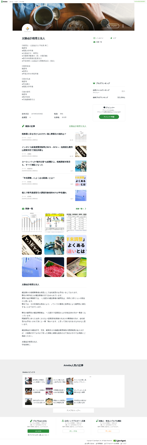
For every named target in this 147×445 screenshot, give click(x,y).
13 (72, 156)
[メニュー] (123, 26)
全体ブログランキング (100, 97)
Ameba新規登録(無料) (139, 1)
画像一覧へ (80, 209)
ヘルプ (124, 443)
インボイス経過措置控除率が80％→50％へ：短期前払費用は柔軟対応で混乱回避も (47, 148)
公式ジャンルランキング (101, 90)
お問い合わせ (90, 443)
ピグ (114, 38)
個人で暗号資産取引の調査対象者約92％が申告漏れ (44, 193)
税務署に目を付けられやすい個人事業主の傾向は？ (44, 134)
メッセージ (99, 38)
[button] (113, 26)
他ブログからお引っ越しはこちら (37, 435)
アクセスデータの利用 (112, 443)
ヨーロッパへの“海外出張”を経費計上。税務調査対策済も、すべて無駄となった (46, 163)
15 (72, 140)
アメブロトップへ (73, 410)
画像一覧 (99, 42)
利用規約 (100, 443)
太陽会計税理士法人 (77, 126)
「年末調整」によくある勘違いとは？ (38, 178)
